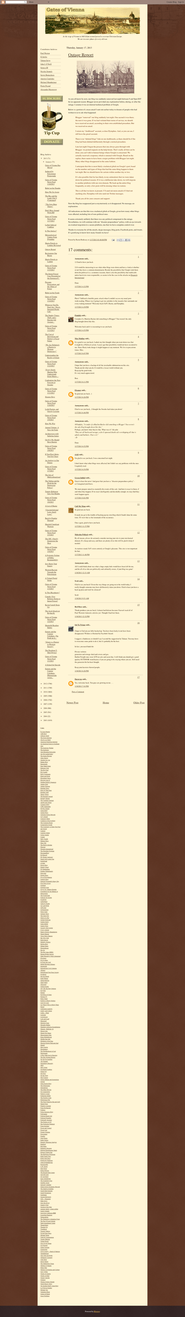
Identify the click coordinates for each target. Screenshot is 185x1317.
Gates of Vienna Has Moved (52, 166)
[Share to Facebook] (126, 240)
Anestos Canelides (47, 78)
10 (138, 475)
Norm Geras (43, 912)
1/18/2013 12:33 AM (82, 572)
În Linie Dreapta (45, 732)
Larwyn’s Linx (44, 1003)
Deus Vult (43, 843)
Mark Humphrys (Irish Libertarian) (50, 956)
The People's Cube (45, 1098)
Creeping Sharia (45, 833)
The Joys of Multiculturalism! (53, 476)
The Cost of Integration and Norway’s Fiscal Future (52, 337)
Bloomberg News (45, 778)
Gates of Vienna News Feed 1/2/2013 (51, 619)
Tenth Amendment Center (47, 1223)
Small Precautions (45, 1193)
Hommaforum (44, 948)
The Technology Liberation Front (50, 1219)
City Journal (44, 816)
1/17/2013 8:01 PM (82, 497)
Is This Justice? (51, 231)
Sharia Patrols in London (51, 260)
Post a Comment (78, 691)
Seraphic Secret (44, 1183)
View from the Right (46, 1255)
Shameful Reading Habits (52, 626)
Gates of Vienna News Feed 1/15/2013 (51, 267)
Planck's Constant (45, 1106)
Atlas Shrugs (44, 758)
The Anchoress (44, 750)
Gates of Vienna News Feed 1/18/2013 (51, 182)
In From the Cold (45, 962)
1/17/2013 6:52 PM (82, 446)
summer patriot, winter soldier (49, 1209)
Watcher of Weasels (45, 1265)
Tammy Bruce (44, 794)
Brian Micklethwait (46, 1037)
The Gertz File (44, 916)
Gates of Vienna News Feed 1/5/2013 (51, 532)
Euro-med (43, 873)
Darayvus (78, 679)
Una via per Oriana (45, 1243)
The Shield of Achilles (46, 1189)
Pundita (42, 1136)
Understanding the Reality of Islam (52, 356)
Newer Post (72, 702)
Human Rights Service (47, 954)
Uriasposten (43, 1249)
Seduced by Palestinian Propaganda (50, 173)
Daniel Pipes (44, 1104)
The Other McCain (45, 1089)
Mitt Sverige (44, 1047)
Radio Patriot (44, 1140)
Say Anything (44, 1176)
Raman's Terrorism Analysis (48, 1142)
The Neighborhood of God (48, 1051)
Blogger (97, 1311)
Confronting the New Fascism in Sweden (52, 382)
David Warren (44, 1261)
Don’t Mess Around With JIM (52, 211)
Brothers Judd (44, 792)
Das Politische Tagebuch (47, 1124)
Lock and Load (44, 1019)
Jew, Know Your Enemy (51, 565)
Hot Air (42, 950)
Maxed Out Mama (45, 1033)
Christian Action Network (47, 814)
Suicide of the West (46, 1207)
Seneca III (44, 67)
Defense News (44, 841)
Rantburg (43, 1144)
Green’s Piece (44, 926)
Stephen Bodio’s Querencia (48, 782)
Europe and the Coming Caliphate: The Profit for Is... (51, 635)
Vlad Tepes (43, 1259)
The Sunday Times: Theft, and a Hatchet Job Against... (52, 318)
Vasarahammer (44, 1253)
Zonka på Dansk (45, 1294)
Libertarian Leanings (46, 1009)
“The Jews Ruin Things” (51, 205)
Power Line (43, 1130)
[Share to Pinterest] (129, 240)
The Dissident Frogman (47, 851)
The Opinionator (45, 1085)
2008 (45, 700)
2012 (45, 683)
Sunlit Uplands (44, 1211)
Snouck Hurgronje (45, 1197)
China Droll (43, 810)
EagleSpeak (43, 861)
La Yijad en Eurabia (46, 1288)
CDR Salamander (45, 806)
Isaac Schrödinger (45, 1178)
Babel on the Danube (52, 188)
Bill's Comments (45, 774)
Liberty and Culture (46, 1011)
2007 (45, 704)
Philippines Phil (45, 1100)
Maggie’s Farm (44, 1023)
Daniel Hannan (44, 934)
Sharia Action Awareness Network (50, 1187)
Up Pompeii (44, 1245)
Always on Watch (45, 740)
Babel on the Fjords (52, 293)
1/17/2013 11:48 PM (82, 554)
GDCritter (43, 907)
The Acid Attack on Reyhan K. (52, 612)
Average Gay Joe (45, 760)
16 (138, 622)
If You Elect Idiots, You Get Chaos (52, 455)
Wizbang (43, 1280)
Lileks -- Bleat (44, 1013)
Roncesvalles (44, 1164)
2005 (45, 712)
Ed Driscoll (43, 855)
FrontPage (43, 899)
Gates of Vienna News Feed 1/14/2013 (51, 298)
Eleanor (78, 390)
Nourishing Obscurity (46, 1063)
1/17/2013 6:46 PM (82, 412)
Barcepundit (43, 764)
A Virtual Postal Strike (51, 579)
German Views (44, 914)
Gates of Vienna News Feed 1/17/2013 (51, 218)
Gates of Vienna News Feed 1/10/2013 (51, 403)
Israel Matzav (44, 978)
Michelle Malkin (45, 1025)
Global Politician (45, 920)
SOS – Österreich (45, 1199)
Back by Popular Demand (51, 519)
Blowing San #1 (45, 780)
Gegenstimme (44, 910)
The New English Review (47, 1057)
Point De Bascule (45, 1108)
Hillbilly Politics (45, 942)
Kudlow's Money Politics (47, 1001)
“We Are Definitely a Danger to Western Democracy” (52, 348)
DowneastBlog (44, 853)
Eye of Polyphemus (46, 877)
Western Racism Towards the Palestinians (51, 572)
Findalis (78, 315)
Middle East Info (45, 1039)
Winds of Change (45, 1274)
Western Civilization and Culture (50, 1269)
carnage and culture (45, 802)
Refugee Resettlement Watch (48, 1150)
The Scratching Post (46, 1181)
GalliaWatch (43, 901)
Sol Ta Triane (80, 624)
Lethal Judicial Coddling (50, 226)
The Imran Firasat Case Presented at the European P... (52, 276)
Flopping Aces (44, 887)
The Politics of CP (45, 1122)
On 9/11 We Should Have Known (52, 441)
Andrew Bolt (44, 784)
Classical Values (45, 818)
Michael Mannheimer (48, 82)
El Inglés (43, 57)
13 (138, 560)
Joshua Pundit (44, 986)
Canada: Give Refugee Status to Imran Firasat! (52, 598)
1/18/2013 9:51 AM (82, 598)
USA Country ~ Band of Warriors (50, 1251)
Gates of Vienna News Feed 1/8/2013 (51, 448)
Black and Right (45, 776)
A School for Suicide (52, 665)
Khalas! (42, 992)
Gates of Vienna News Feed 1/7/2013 (51, 468)
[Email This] (118, 240)
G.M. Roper (44, 1166)
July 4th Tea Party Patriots (48, 988)
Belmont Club (44, 768)
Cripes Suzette (44, 835)
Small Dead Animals (46, 1191)
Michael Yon (44, 1290)
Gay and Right (44, 905)
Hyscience (43, 958)
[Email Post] (113, 239)
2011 (45, 688)
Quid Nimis (43, 1138)
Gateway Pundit (45, 903)
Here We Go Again (52, 192)
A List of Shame (51, 506)
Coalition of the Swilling (47, 821)
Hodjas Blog (44, 944)
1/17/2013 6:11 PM (82, 381)
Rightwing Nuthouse (46, 1160)
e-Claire (42, 863)
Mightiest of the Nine (46, 1041)
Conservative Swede (46, 825)
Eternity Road (44, 867)
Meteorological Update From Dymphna (51, 237)
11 (138, 504)
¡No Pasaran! (44, 1061)
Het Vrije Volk (44, 938)
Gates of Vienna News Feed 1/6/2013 (51, 499)
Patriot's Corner (45, 1094)
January (49, 162)
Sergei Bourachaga (47, 75)
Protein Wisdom (45, 1132)
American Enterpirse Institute (48, 742)
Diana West (43, 1267)
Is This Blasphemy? (52, 592)
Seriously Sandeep (45, 1185)
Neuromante (43, 1053)
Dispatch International (46, 849)
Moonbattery (44, 1049)
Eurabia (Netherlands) (46, 871)
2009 (45, 696)
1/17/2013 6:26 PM (82, 397)
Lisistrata (43, 1015)
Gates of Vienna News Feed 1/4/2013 (51, 549)
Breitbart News (44, 788)
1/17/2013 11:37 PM (82, 526)
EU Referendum (45, 869)
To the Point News (45, 1233)
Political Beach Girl (46, 1116)
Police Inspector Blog (46, 1112)
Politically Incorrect (46, 1120)
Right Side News (45, 1158)
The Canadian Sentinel (47, 800)
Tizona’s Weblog (45, 1231)
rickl (77, 454)
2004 (45, 716)
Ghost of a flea (44, 918)
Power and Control (45, 1128)
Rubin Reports (44, 1170)
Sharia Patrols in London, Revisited (53, 244)
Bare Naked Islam (45, 766)
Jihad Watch (43, 982)
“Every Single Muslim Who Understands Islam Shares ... (52, 373)
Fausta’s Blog (44, 879)
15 (138, 604)
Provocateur (43, 1134)
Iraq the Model (44, 976)
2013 (45, 158)
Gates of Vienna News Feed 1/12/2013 (51, 363)
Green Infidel (80, 477)
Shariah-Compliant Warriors (52, 525)
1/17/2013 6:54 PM (82, 469)
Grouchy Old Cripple (46, 928)
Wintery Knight (45, 1278)
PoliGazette (43, 1114)
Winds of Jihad (44, 1276)
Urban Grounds (44, 1247)
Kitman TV (43, 996)
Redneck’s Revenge (46, 1148)
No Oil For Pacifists (46, 1059)
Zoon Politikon (44, 1296)
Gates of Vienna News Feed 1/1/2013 (51, 658)
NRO (42, 1065)
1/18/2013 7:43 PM (82, 686)
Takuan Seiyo (45, 60)
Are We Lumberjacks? (46, 754)
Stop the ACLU (45, 1203)
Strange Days (50, 397)
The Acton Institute (46, 738)
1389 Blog (43, 734)
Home (106, 702)
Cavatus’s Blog (44, 804)
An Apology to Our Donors (52, 461)
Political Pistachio (45, 1118)
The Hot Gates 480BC (46, 952)
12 (138, 532)
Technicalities (44, 1217)
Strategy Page (44, 1205)
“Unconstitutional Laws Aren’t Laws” (51, 512)
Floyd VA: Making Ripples (48, 889)
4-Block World (44, 736)
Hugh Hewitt (44, 940)
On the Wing (44, 1075)
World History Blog (46, 1284)
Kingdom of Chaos (46, 994)
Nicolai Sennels (46, 71)
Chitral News (44, 812)
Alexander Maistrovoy (48, 89)
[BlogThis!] (120, 240)
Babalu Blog (44, 762)
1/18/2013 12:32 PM (82, 616)
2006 (45, 708)
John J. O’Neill (46, 64)
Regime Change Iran (46, 1152)
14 (138, 578)
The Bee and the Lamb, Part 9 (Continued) (51, 198)
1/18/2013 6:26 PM (82, 671)
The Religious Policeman (47, 1154)
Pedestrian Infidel (45, 1096)
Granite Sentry (44, 922)
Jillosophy (43, 984)
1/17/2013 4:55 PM (82, 330)
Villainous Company (46, 1257)
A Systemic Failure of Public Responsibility (52, 557)
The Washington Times (47, 1263)
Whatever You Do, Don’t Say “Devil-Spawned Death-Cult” (52, 308)
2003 (45, 720)
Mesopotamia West (45, 1035)
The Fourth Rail (45, 895)
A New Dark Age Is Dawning (48, 1055)
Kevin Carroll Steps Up (52, 606)
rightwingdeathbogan (46, 1162)
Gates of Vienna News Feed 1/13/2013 (51, 328)
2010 (45, 692)
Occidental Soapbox (46, 1069)
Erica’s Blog (44, 865)
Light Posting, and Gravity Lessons (52, 410)
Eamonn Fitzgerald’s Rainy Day (49, 881)
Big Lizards (43, 772)
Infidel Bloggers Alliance (47, 964)
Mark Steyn (43, 1201)
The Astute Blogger (46, 756)
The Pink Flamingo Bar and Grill (50, 1102)
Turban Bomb (44, 1241)
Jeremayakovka (44, 980)
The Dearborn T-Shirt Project (51, 651)
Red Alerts (43, 1146)
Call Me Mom (80, 506)
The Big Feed (44, 770)
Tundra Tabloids (45, 1239)
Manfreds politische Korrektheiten (50, 1027)
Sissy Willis (44, 1272)
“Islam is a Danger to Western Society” (52, 644)
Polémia (42, 1110)
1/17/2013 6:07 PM (82, 353)
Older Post (139, 702)
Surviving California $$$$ (48, 1213)
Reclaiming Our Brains (51, 254)
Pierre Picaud (45, 86)
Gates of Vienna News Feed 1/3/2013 (51, 586)
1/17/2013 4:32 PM (82, 286)
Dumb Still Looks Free (47, 859)
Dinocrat (42, 847)
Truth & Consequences (47, 1237)
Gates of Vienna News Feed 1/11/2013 (51, 390)
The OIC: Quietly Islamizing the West (51, 541)
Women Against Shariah (47, 1282)
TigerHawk (43, 1229)
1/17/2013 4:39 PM (82, 307)
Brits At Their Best (46, 790)
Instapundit (43, 966)
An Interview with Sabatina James (52, 434)
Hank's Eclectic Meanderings (48, 932)
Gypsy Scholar (44, 930)
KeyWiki (43, 990)
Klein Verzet (44, 998)
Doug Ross (43, 1168)
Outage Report (80, 54)
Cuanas (42, 837)
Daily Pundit (44, 839)
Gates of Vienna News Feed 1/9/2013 (51, 417)
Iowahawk (43, 974)
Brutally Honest (45, 798)
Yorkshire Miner (45, 1292)
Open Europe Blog (45, 1083)
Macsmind (43, 1021)
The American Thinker (46, 748)
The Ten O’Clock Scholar (47, 1221)
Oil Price (43, 1073)
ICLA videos (44, 960)
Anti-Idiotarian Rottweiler (48, 752)
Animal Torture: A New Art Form (52, 428)
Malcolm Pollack (81, 534)
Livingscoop (44, 1017)
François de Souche (46, 897)
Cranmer (42, 831)
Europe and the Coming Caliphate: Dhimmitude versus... (51, 673)
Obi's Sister (43, 1067)
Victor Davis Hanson (46, 936)
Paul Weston (45, 53)
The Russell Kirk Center (47, 1172)
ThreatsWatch (44, 1225)
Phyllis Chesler (44, 808)
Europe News (44, 875)
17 (138, 677)
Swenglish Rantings (46, 1215)
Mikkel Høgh (44, 946)
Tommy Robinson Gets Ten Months (52, 492)
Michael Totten (44, 1235)
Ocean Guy (43, 1071)
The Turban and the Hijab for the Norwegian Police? (52, 484)
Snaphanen (43, 1195)
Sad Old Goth (44, 1174)
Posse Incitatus (44, 1126)
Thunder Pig (44, 1227)
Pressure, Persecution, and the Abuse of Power (52, 285)
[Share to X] (123, 240)
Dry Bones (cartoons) (46, 857)
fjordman (43, 885)
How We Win (50, 423)
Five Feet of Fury (45, 883)
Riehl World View (45, 1156)
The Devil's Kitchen (46, 845)
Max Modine (80, 338)
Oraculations (44, 1087)
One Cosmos (44, 1077)
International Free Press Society (49, 972)
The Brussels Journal (46, 796)
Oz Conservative (45, 1092)
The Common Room (46, 823)
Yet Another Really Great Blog (49, 1286)
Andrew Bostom (45, 786)
